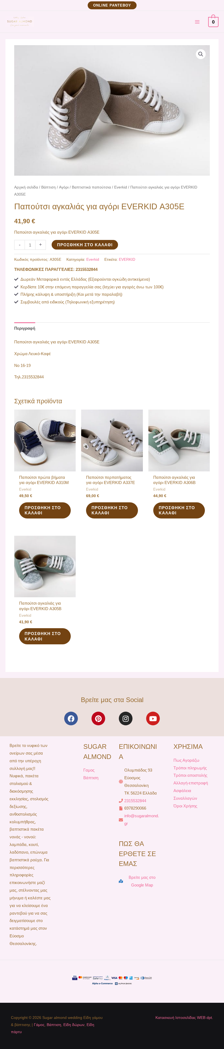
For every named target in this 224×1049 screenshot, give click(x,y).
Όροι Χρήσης (185, 806)
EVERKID (127, 259)
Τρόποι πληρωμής (190, 768)
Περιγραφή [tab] (24, 328)
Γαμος (89, 770)
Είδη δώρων (73, 1024)
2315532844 (135, 800)
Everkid (120, 187)
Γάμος (39, 1024)
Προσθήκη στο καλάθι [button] (43, 510)
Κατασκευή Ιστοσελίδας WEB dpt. (184, 1017)
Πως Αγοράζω (186, 760)
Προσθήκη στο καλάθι (85, 244)
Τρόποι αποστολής (190, 775)
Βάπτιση (48, 187)
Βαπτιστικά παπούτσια (91, 187)
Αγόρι (64, 187)
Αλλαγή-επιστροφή (190, 783)
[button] (112, 5)
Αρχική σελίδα (26, 187)
